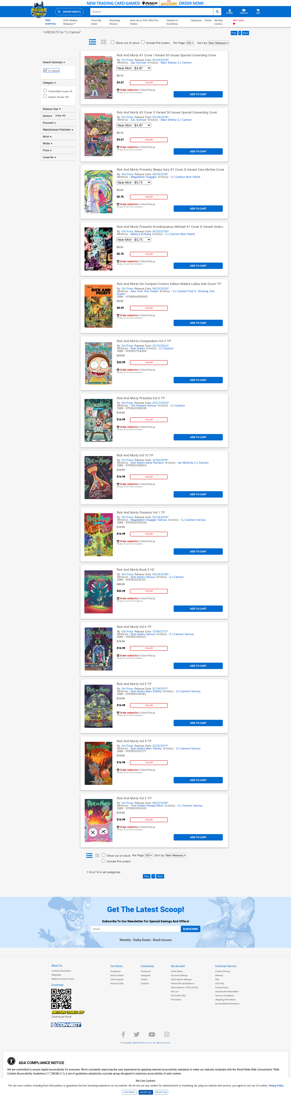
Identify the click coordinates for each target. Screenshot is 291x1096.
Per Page (179, 43)
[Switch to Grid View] (103, 42)
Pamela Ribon (155, 805)
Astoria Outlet (117, 983)
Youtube (145, 983)
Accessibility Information (227, 1003)
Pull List (174, 991)
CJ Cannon (184, 62)
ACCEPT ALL (146, 1092)
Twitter (144, 979)
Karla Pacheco (155, 462)
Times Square (116, 979)
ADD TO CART (198, 94)
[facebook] (123, 1036)
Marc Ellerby (169, 62)
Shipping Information (225, 999)
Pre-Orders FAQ (178, 995)
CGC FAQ (219, 983)
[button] (69, 11)
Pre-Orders (176, 999)
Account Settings (179, 975)
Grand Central (116, 975)
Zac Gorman (138, 62)
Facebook (146, 971)
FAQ (217, 979)
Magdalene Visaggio (144, 177)
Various (151, 405)
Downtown (115, 971)
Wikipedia (56, 975)
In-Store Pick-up (222, 971)
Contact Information (61, 971)
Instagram (146, 975)
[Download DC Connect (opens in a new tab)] (72, 1024)
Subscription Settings (181, 979)
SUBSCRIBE (190, 929)
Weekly (125, 940)
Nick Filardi (193, 177)
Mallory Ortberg (141, 234)
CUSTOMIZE (129, 1092)
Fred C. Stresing (198, 291)
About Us (57, 965)
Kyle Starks (138, 348)
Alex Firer (137, 291)
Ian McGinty (185, 462)
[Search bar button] (217, 11)
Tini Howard (138, 405)
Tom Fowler (151, 291)
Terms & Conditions (224, 995)
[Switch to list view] (92, 42)
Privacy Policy (221, 987)
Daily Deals (142, 940)
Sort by (202, 43)
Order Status (177, 971)
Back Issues (162, 940)
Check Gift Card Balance (182, 983)
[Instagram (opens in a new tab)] (166, 1036)
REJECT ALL (161, 1092)
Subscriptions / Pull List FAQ (184, 987)
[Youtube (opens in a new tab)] (151, 1036)
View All (60, 115)
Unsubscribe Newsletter (226, 991)
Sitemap (219, 975)
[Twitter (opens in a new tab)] (137, 1036)
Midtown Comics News (63, 979)
